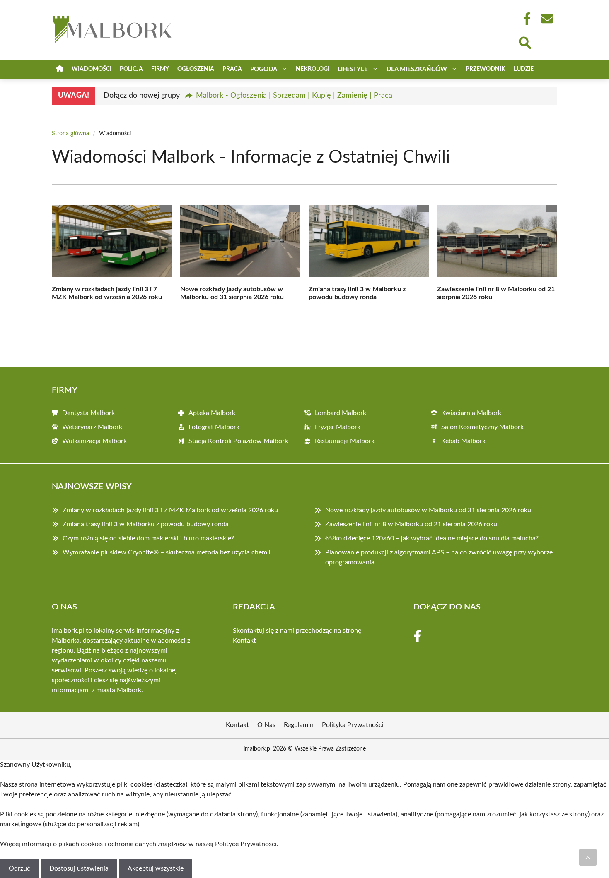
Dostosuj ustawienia (79, 868)
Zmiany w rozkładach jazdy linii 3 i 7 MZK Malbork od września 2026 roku (170, 510)
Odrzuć (19, 868)
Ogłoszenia (195, 69)
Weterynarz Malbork (92, 427)
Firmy (160, 69)
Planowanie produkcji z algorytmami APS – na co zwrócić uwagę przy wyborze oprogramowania (439, 557)
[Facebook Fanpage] (524, 18)
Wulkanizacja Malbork (94, 441)
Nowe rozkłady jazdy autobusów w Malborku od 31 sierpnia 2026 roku (428, 510)
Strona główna (70, 134)
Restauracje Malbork (345, 441)
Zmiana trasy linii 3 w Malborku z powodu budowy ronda (146, 524)
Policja (131, 69)
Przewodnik (485, 69)
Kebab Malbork (463, 441)
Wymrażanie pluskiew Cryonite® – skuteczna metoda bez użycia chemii (167, 552)
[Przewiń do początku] (588, 857)
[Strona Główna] (60, 69)
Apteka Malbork (211, 413)
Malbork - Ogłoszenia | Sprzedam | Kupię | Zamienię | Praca (294, 95)
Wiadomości (91, 69)
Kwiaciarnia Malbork (471, 413)
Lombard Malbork (340, 413)
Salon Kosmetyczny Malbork (482, 427)
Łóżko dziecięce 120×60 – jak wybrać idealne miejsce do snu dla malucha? (432, 538)
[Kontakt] (546, 18)
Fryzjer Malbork (337, 427)
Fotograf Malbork (213, 427)
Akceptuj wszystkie (156, 868)
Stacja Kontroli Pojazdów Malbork (238, 441)
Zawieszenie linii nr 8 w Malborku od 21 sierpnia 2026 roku (411, 524)
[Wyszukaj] (524, 41)
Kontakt (244, 640)
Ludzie (524, 69)
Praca (232, 69)
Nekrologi (312, 69)
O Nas (266, 725)
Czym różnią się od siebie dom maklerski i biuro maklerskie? (148, 538)
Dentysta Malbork (88, 413)
